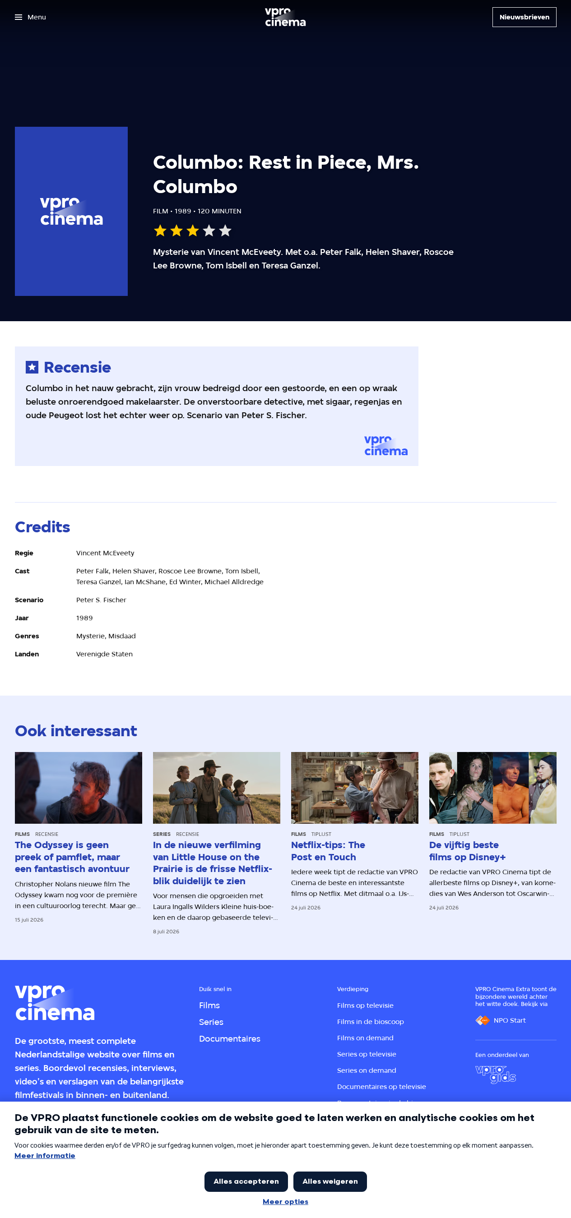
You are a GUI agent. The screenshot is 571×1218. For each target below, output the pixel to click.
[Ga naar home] (285, 17)
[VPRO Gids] (495, 1075)
